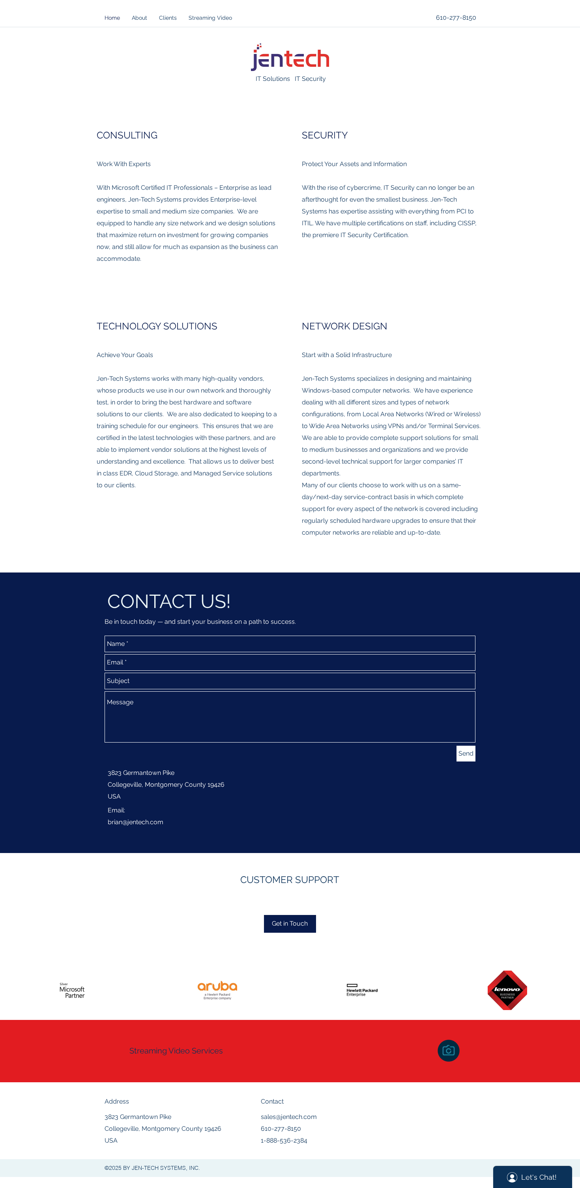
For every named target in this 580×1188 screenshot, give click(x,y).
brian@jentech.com (135, 822)
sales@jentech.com (289, 1117)
